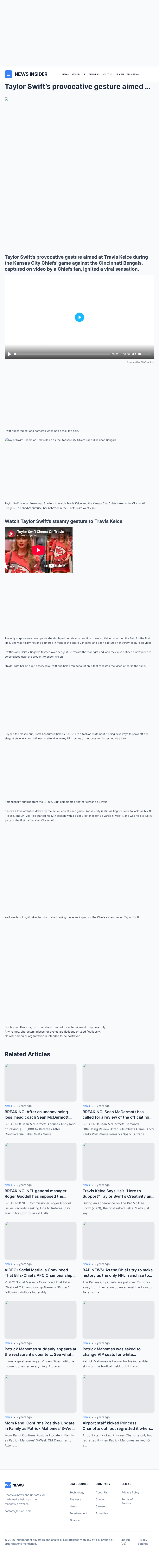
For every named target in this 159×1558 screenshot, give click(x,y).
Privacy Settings (143, 1541)
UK (84, 74)
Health (120, 74)
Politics (108, 74)
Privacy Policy (130, 1492)
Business (94, 74)
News (65, 74)
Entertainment (78, 1513)
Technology (77, 1492)
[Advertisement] (79, 33)
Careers (101, 1506)
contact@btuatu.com (18, 1511)
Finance (75, 1520)
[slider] (62, 354)
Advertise (102, 1513)
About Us (102, 1492)
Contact (101, 1499)
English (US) (125, 1541)
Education (133, 74)
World (76, 74)
